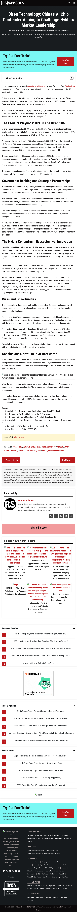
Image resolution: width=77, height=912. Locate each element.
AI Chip (60, 447)
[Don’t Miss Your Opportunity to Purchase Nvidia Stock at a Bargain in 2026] (38, 557)
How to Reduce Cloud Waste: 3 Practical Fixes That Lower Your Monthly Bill (41, 741)
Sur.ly (14, 893)
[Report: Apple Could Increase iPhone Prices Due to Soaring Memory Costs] (61, 590)
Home (4, 34)
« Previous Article (11, 460)
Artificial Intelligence (61, 30)
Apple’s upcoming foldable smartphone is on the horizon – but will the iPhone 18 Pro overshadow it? (15, 572)
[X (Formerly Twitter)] (60, 517)
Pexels (69, 907)
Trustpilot (11, 877)
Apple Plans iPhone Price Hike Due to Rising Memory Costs (41, 763)
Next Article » (67, 460)
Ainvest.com (19, 437)
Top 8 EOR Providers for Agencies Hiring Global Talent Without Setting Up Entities (40, 656)
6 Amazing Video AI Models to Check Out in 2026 (40, 663)
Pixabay (64, 907)
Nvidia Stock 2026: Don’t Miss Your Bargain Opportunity (41, 778)
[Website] (50, 517)
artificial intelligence (36, 86)
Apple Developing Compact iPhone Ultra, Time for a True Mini (41, 770)
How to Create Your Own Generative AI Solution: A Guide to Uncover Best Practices (41, 648)
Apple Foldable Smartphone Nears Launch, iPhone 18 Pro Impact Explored (40, 756)
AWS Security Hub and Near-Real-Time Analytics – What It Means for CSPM (41, 641)
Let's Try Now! (65, 62)
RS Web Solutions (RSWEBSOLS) (25, 907)
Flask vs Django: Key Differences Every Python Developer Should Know (40, 634)
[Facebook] (55, 517)
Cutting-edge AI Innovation (53, 450)
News (9, 34)
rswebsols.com (11, 888)
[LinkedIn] (65, 517)
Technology (50, 30)
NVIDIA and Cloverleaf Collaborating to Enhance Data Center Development (15, 591)
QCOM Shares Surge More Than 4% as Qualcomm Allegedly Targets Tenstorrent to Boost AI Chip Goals (61, 572)
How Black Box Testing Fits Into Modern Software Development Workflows (41, 718)
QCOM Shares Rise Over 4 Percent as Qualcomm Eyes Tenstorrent (41, 785)
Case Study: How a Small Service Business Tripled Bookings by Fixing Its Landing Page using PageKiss (41, 734)
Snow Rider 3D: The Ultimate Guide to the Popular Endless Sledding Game (40, 726)
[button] (69, 3)
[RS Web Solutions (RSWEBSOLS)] (12, 3)
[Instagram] (70, 517)
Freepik (38, 910)
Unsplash (58, 907)
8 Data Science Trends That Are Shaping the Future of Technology (41, 711)
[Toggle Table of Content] (70, 78)
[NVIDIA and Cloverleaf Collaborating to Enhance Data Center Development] (15, 584)
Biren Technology (48, 447)
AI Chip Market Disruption (30, 450)
